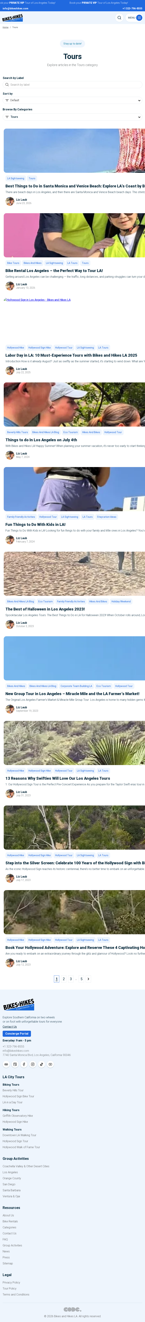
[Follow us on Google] (15, 1064)
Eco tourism (70, 432)
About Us (8, 1215)
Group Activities (12, 1245)
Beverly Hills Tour (13, 1090)
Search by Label (13, 78)
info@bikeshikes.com (16, 1050)
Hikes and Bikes (91, 432)
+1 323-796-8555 (13, 1046)
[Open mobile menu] (134, 17)
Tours (32, 178)
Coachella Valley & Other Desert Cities (26, 1166)
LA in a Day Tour (12, 1102)
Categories (9, 1227)
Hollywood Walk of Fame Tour (21, 1147)
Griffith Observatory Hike (18, 1115)
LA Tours (72, 263)
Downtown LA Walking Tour (19, 1135)
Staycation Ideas (106, 516)
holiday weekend (121, 601)
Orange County (12, 1178)
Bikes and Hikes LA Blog (45, 432)
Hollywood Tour (63, 347)
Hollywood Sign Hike (39, 347)
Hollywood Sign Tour (15, 1141)
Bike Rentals (10, 1221)
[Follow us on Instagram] (32, 1064)
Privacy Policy (11, 1282)
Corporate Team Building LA (76, 686)
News (6, 1251)
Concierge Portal (16, 1033)
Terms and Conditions (16, 1294)
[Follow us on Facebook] (23, 1064)
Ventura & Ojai (11, 1196)
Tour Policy (9, 1288)
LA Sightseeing (15, 178)
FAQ (5, 1239)
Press (6, 1257)
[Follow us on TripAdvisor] (6, 1064)
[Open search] (119, 17)
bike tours (13, 263)
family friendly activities (21, 516)
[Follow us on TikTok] (41, 1064)
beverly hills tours (17, 432)
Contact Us (10, 1026)
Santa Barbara (12, 1190)
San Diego (9, 1184)
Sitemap (8, 1263)
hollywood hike (15, 347)
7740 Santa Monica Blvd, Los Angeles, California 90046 (37, 1055)
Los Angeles (10, 1172)
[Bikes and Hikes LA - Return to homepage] (72, 1006)
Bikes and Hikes (33, 263)
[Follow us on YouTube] (50, 1064)
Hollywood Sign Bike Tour (18, 1096)
